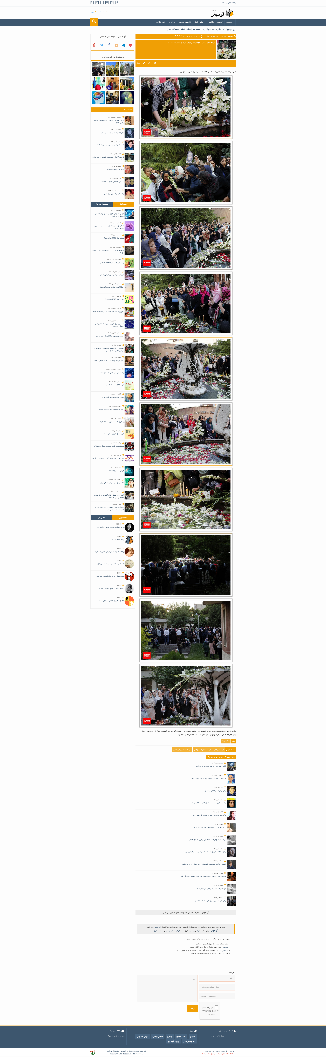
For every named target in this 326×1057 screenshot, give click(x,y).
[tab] (102, 204)
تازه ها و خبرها (218, 29)
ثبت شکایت (160, 22)
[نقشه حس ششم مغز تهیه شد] (98, 97)
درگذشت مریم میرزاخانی (202, 749)
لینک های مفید (209, 1051)
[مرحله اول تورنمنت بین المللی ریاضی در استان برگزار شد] (98, 83)
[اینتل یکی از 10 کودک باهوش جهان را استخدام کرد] (112, 83)
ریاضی (192, 931)
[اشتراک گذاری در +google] (149, 63)
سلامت (117, 1051)
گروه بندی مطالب (215, 22)
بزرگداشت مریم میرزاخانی (182, 749)
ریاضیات (206, 29)
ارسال (192, 1008)
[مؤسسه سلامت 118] (93, 1052)
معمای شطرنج (159, 931)
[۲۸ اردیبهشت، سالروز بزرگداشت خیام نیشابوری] (127, 69)
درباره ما (172, 22)
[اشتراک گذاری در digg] (138, 63)
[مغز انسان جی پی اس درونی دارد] (127, 97)
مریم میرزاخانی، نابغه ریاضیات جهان (183, 29)
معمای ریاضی (170, 931)
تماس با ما (199, 22)
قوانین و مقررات (185, 22)
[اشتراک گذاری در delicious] (144, 63)
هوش (198, 931)
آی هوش (230, 22)
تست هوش (180, 931)
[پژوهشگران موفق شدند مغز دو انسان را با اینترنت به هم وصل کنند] (112, 97)
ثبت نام (101, 11)
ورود (92, 11)
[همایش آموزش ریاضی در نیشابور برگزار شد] (127, 83)
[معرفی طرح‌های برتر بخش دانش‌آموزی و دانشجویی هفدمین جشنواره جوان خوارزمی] (112, 69)
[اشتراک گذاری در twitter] (155, 63)
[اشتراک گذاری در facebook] (160, 63)
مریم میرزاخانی (218, 749)
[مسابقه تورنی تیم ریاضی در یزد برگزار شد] (98, 69)
